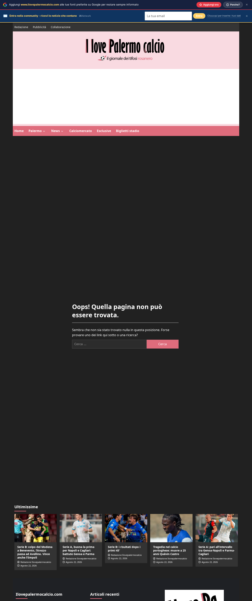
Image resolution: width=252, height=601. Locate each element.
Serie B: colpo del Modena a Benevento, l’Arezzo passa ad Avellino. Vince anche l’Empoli (34, 552)
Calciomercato (80, 131)
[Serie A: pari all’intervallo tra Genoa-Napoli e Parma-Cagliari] (216, 528)
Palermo (35, 131)
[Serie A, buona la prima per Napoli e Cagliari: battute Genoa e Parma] (81, 528)
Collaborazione (60, 27)
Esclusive (104, 131)
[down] (44, 131)
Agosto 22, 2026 (28, 565)
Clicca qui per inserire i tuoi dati (224, 15)
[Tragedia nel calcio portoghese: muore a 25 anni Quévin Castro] (171, 528)
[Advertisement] (126, 96)
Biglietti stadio (127, 131)
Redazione (21, 27)
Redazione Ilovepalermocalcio (35, 562)
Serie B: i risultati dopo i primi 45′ (124, 548)
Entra (199, 15)
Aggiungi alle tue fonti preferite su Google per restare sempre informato (74, 4)
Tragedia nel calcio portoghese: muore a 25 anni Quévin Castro (169, 550)
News (55, 131)
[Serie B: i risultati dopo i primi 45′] (126, 528)
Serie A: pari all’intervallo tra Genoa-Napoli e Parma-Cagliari (216, 550)
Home (19, 131)
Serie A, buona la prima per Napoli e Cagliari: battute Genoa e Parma (78, 550)
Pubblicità (39, 27)
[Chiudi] (247, 5)
